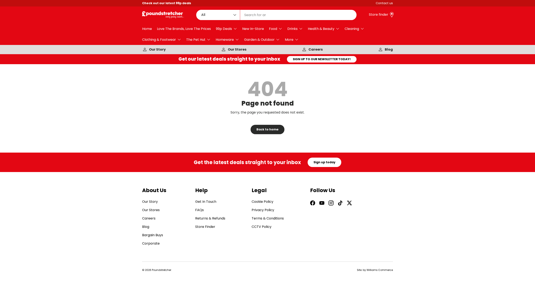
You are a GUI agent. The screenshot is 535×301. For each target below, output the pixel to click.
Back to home (267, 129)
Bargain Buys (152, 235)
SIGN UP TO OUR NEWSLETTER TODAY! (322, 59)
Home (147, 28)
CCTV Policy (261, 226)
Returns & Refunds (210, 218)
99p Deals (224, 28)
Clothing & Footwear (159, 39)
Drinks (292, 28)
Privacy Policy (263, 210)
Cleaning (352, 28)
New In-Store (253, 28)
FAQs (199, 210)
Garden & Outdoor (259, 39)
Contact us (384, 3)
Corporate (151, 243)
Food (273, 28)
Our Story (157, 49)
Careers (315, 49)
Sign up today (324, 162)
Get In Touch (205, 201)
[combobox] (276, 15)
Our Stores (237, 49)
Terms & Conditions (268, 218)
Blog (389, 49)
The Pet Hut (195, 39)
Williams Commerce (380, 270)
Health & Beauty (321, 28)
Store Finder (205, 226)
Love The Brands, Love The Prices (184, 28)
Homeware (225, 39)
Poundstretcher (161, 270)
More (289, 39)
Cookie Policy (262, 201)
